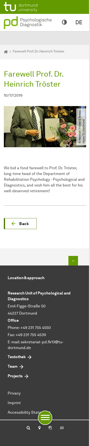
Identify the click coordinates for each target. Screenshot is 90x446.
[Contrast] (64, 22)
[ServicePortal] (50, 428)
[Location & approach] (39, 428)
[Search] (28, 428)
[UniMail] (61, 428)
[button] (20, 223)
